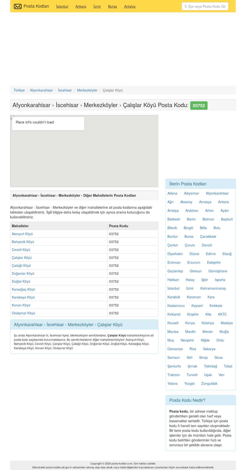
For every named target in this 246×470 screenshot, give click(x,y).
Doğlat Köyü (21, 281)
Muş (170, 340)
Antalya (129, 6)
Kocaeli (172, 322)
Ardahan (191, 210)
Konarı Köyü (21, 305)
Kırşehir (193, 314)
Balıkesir (173, 219)
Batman (208, 219)
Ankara (80, 6)
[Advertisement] (123, 49)
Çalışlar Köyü (22, 257)
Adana (172, 193)
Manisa (172, 331)
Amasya (205, 201)
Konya (190, 322)
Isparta (220, 279)
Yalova (172, 383)
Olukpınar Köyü (23, 313)
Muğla (224, 331)
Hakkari (173, 279)
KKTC (222, 314)
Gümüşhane (218, 271)
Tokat (228, 366)
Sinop (203, 357)
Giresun (196, 271)
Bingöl (188, 227)
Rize (193, 348)
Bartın (191, 219)
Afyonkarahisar (217, 193)
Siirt (189, 357)
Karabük (173, 296)
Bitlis (203, 227)
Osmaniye (175, 348)
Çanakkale (208, 236)
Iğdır (204, 279)
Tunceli (192, 374)
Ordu (220, 340)
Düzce (194, 253)
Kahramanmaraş (213, 288)
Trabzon (173, 374)
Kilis (208, 314)
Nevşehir (187, 340)
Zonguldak (209, 383)
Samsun (173, 357)
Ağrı (170, 201)
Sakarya (209, 348)
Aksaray (186, 201)
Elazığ (227, 253)
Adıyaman (191, 193)
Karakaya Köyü (23, 297)
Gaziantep (175, 271)
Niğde (205, 340)
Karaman (194, 296)
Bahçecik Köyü (23, 241)
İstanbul (62, 6)
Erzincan (174, 262)
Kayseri (197, 305)
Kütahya (208, 322)
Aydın (225, 210)
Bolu (217, 227)
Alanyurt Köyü (22, 233)
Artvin (209, 210)
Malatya (227, 322)
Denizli (207, 245)
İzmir (97, 6)
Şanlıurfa (174, 366)
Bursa (112, 6)
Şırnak (192, 366)
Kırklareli (173, 314)
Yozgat (189, 383)
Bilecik (172, 227)
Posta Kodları (36, 6)
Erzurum (193, 262)
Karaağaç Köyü (23, 289)
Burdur (172, 236)
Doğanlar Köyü (23, 273)
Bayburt (227, 219)
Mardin (190, 331)
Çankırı (172, 245)
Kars (211, 296)
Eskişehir (214, 262)
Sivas (219, 357)
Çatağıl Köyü (21, 265)
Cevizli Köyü (21, 249)
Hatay (190, 279)
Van (221, 374)
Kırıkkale (215, 305)
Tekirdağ (210, 366)
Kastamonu (176, 305)
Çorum (190, 245)
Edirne (211, 253)
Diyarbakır (175, 253)
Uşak (208, 374)
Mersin (208, 331)
